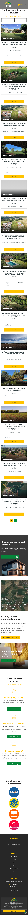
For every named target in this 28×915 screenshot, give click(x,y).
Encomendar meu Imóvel (9, 557)
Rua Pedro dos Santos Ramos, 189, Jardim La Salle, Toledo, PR (14, 889)
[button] (25, 4)
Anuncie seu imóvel (8, 660)
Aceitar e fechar (14, 911)
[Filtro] (8, 20)
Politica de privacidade (14, 844)
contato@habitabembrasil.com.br (14, 881)
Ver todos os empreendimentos (11, 637)
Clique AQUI (10, 907)
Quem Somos (14, 842)
